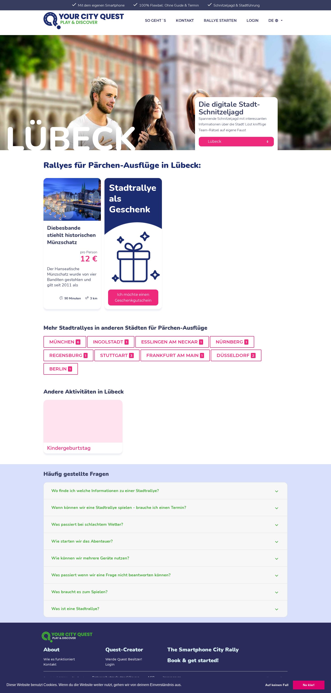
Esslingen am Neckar (171, 342)
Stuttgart (116, 355)
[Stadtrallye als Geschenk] (133, 243)
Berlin (60, 369)
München (64, 342)
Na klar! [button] (309, 685)
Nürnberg (231, 342)
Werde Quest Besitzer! (123, 659)
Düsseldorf (235, 355)
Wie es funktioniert (59, 659)
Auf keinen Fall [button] (276, 685)
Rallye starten (220, 20)
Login (252, 20)
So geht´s (155, 20)
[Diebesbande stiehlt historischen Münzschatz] (72, 243)
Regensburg (67, 355)
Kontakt (185, 20)
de (271, 20)
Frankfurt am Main (174, 355)
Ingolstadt (110, 342)
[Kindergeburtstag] (82, 426)
